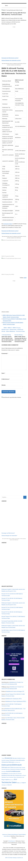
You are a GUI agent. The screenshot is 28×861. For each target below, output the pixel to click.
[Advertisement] (14, 41)
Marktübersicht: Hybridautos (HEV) (14, 698)
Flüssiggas (23, 767)
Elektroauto (20, 329)
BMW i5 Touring (16, 327)
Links (5, 836)
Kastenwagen (22, 769)
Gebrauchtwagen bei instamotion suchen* (11, 60)
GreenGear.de (12, 841)
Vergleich (23, 782)
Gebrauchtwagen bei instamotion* (9, 535)
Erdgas (20, 767)
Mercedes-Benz (11, 775)
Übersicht (9, 784)
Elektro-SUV (18, 762)
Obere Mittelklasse (11, 331)
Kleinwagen (4, 771)
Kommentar (5, 353)
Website (4, 385)
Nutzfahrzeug (18, 775)
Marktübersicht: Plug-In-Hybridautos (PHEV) (16, 701)
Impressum (4, 834)
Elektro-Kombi (5, 329)
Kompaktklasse (5, 773)
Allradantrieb (8, 758)
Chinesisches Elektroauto (8, 762)
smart (13, 779)
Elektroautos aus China (7, 767)
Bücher (8, 836)
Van (20, 782)
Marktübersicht (5, 775)
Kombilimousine (15, 771)
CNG (15, 762)
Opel (22, 775)
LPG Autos (19, 773)
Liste (14, 773)
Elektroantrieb (13, 329)
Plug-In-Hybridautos (9, 777)
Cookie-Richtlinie (21, 834)
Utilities (18, 782)
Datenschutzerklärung (12, 834)
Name (3, 373)
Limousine (10, 773)
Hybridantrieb (13, 769)
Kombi (3, 331)
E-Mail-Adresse (6, 379)
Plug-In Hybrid (5, 779)
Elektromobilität (16, 767)
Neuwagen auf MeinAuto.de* (8, 533)
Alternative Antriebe (17, 758)
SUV (15, 779)
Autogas (7, 760)
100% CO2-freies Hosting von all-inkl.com (14, 857)
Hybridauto (18, 769)
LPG (16, 773)
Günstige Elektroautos (6, 769)
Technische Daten (20, 331)
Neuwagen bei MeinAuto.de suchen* (10, 57)
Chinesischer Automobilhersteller (17, 760)
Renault (10, 779)
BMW (25, 277)
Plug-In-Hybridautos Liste (19, 777)
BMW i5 (10, 327)
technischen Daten (7, 223)
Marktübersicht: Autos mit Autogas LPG (15, 691)
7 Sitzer (3, 758)
